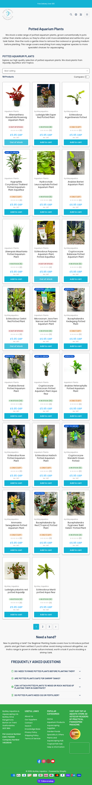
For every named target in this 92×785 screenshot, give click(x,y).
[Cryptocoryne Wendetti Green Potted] (76, 436)
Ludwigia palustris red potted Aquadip (16, 591)
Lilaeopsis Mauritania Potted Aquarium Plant (16, 254)
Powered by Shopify (57, 771)
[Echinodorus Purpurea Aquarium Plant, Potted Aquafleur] (46, 232)
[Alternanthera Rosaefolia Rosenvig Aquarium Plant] (16, 96)
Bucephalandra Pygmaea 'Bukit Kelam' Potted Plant (76, 525)
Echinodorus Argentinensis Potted (76, 116)
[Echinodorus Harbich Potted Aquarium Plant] (46, 436)
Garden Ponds (53, 731)
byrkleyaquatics (41, 111)
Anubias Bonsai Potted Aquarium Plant (16, 388)
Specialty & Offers (55, 734)
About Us (29, 716)
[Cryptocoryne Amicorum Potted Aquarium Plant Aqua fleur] (46, 367)
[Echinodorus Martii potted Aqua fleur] (46, 571)
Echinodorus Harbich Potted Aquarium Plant (46, 458)
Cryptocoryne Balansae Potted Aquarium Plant (75, 254)
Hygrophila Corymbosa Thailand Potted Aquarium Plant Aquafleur (16, 185)
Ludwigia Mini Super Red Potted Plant (46, 116)
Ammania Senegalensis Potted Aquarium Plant (16, 525)
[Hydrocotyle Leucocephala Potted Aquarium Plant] (46, 163)
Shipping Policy (31, 735)
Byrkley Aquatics (11, 586)
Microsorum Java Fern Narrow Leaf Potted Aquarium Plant (46, 321)
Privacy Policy (31, 732)
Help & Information (56, 747)
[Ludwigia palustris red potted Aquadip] (16, 571)
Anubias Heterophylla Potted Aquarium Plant (76, 388)
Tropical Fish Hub (55, 744)
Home (50, 719)
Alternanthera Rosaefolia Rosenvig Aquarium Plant (16, 117)
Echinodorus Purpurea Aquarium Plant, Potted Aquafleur (46, 254)
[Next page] (55, 626)
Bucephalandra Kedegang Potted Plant (75, 321)
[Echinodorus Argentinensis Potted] (76, 96)
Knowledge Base (32, 729)
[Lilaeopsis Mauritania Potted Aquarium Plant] (16, 232)
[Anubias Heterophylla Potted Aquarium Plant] (76, 367)
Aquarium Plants (11, 111)
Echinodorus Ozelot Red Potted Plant (16, 320)
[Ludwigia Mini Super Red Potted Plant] (46, 96)
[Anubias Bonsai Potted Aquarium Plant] (16, 367)
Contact (29, 722)
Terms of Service (32, 738)
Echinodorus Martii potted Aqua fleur (46, 591)
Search (28, 726)
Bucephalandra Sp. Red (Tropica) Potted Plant (46, 525)
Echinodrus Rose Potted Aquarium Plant (16, 458)
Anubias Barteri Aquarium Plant (76, 183)
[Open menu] (87, 14)
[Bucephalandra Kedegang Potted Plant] (76, 300)
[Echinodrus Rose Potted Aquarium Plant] (16, 436)
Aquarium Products (56, 722)
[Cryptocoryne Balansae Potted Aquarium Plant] (76, 232)
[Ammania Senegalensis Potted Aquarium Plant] (16, 503)
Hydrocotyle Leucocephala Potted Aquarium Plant (46, 184)
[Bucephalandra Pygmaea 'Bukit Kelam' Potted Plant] (76, 503)
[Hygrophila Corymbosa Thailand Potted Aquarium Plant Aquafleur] (16, 163)
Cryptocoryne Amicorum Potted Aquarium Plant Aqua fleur (46, 389)
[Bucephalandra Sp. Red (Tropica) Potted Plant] (46, 503)
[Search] (71, 14)
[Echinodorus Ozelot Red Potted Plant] (16, 300)
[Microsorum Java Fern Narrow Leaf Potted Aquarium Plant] (46, 300)
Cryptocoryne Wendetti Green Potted (75, 458)
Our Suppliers (31, 719)
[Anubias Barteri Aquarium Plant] (76, 163)
